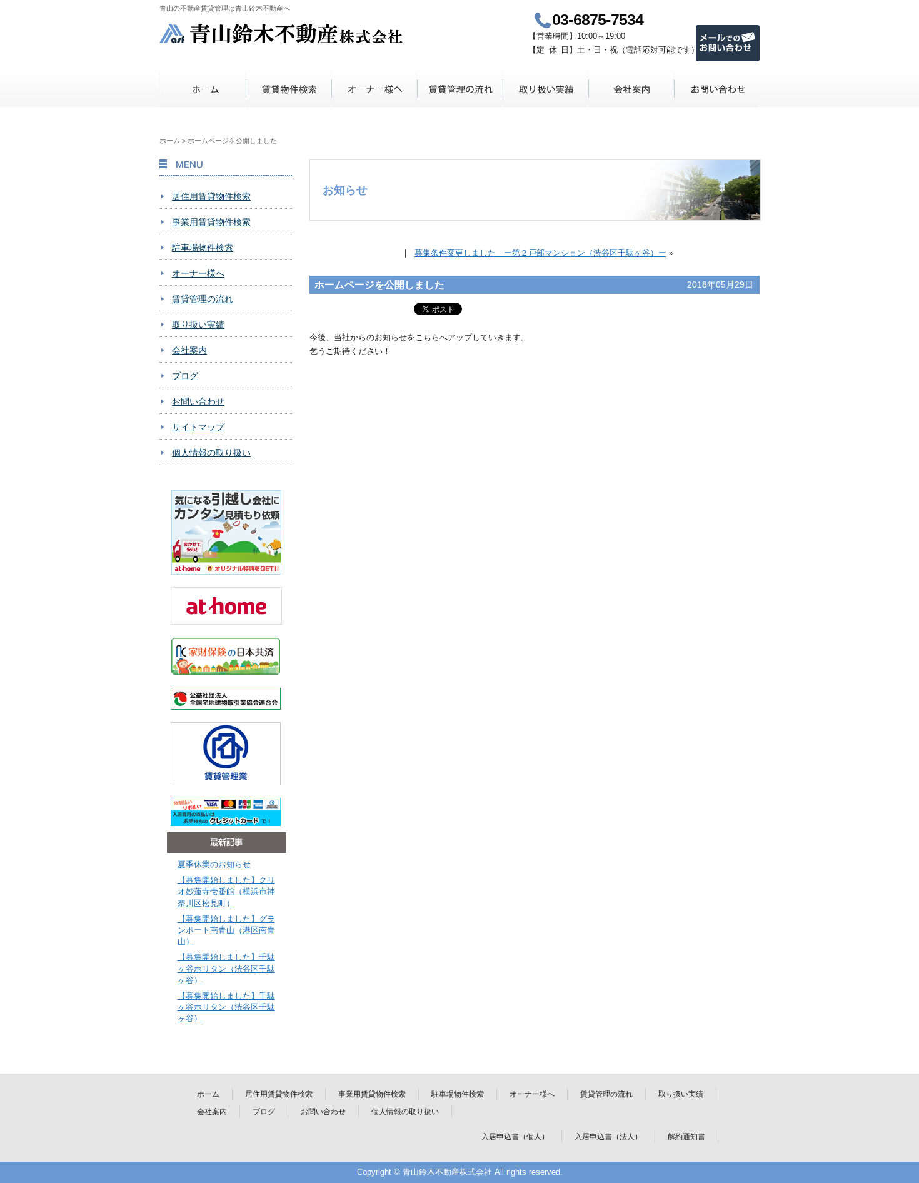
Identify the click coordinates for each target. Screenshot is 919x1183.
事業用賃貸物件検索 (211, 222)
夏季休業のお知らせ (214, 864)
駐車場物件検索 (202, 248)
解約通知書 (686, 1136)
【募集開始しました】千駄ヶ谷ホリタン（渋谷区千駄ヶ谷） (226, 968)
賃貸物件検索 (288, 89)
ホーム (203, 89)
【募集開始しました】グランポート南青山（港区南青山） (226, 930)
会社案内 (631, 89)
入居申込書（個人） (515, 1136)
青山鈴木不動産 (281, 33)
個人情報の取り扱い (211, 453)
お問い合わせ (717, 89)
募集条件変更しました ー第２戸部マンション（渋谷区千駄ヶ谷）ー (540, 253)
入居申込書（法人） (608, 1136)
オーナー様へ (374, 89)
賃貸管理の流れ (460, 89)
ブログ (185, 376)
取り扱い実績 (545, 89)
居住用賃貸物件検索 (211, 196)
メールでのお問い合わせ (728, 43)
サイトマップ (198, 427)
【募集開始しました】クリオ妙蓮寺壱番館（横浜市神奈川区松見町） (226, 891)
